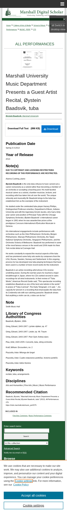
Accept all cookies (33, 495)
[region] (33, 486)
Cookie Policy (21, 484)
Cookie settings (23, 481)
